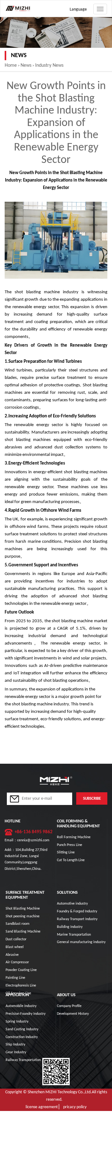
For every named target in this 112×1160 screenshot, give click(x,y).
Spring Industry (17, 1021)
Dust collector (16, 939)
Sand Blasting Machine (23, 931)
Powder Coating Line (21, 970)
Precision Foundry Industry (25, 1014)
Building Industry (69, 927)
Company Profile (69, 1006)
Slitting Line (66, 852)
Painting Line (15, 978)
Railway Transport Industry (77, 919)
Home (11, 65)
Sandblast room (18, 924)
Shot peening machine (23, 916)
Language (78, 9)
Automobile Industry (21, 1006)
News (26, 65)
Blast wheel (15, 947)
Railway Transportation (23, 1060)
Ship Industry (15, 1044)
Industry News (49, 65)
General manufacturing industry (81, 942)
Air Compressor (17, 962)
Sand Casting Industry (22, 1029)
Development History (73, 1014)
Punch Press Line (69, 845)
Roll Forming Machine (74, 837)
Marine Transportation (74, 935)
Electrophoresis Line (21, 985)
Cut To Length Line (71, 860)
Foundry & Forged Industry (77, 911)
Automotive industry (72, 904)
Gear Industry (16, 1052)
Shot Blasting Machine (23, 908)
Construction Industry (22, 1037)
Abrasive (12, 955)
